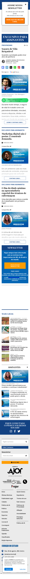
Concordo (8, 569)
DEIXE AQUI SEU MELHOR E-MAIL (14, 20)
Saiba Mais (23, 569)
